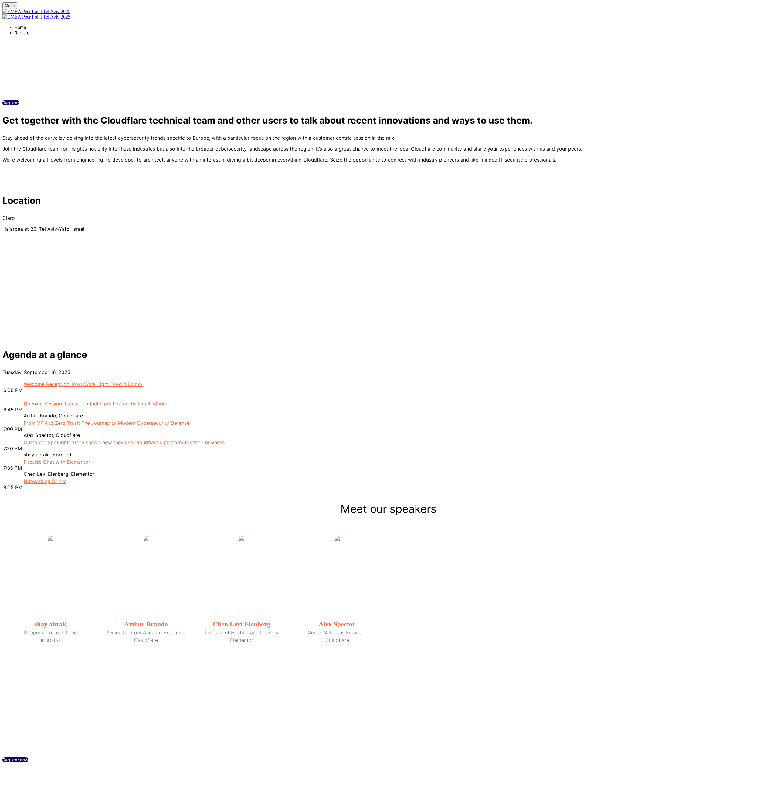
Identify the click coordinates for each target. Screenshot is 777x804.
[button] (10, 102)
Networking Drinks (45, 481)
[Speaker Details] (50, 576)
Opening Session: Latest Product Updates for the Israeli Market (96, 403)
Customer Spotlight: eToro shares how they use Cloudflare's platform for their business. (125, 442)
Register (23, 32)
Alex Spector (337, 624)
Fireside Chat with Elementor (57, 462)
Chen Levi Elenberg (241, 624)
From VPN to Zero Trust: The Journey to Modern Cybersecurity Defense (106, 423)
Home (20, 27)
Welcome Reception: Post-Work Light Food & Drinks (83, 384)
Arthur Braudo (146, 624)
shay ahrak (50, 624)
